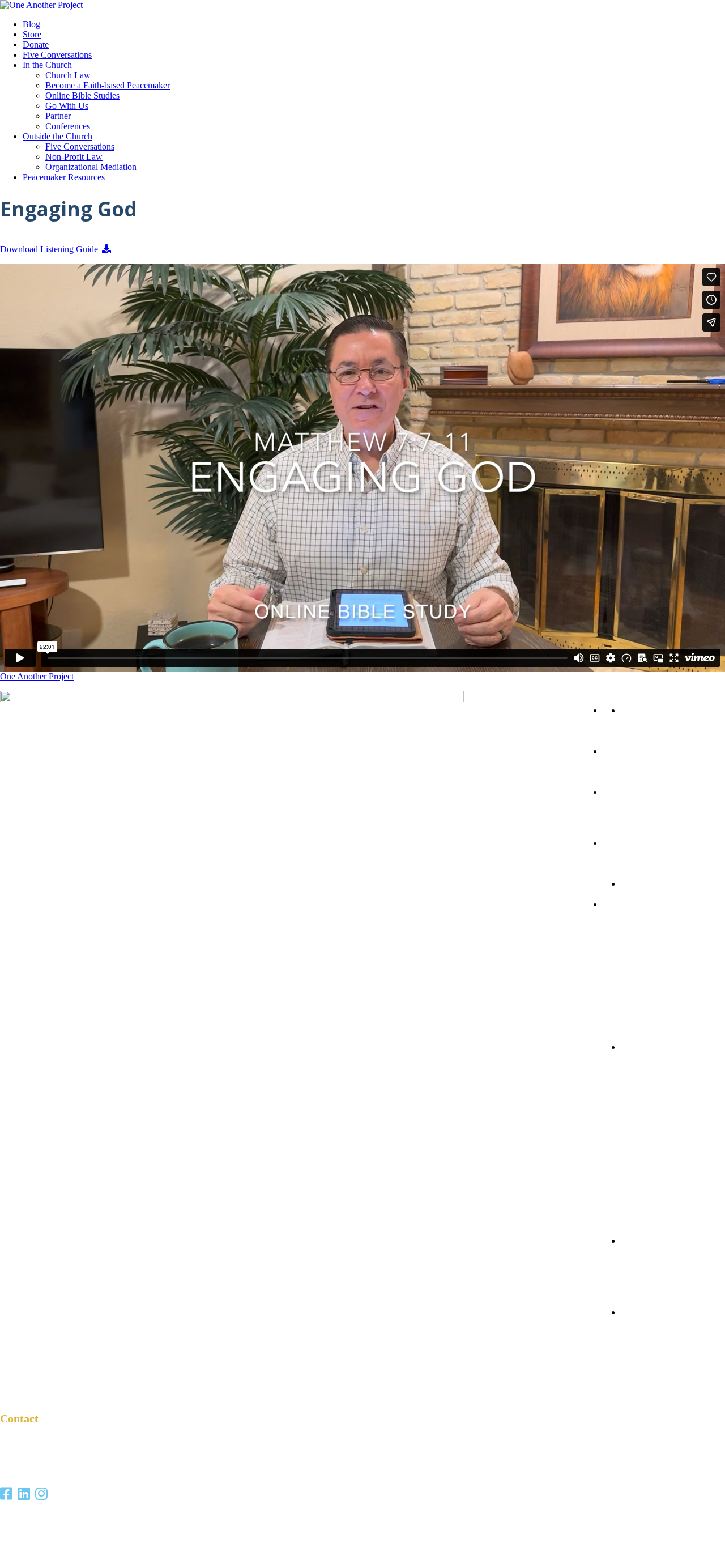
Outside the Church (57, 136)
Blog (31, 24)
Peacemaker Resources (64, 177)
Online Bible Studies (82, 95)
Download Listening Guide (49, 249)
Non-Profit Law (74, 157)
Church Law (68, 75)
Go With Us (66, 106)
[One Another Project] (41, 5)
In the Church (47, 65)
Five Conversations (57, 55)
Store (32, 34)
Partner (58, 116)
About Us (624, 1271)
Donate (36, 44)
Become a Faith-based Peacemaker (107, 85)
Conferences (67, 126)
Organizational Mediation (91, 167)
